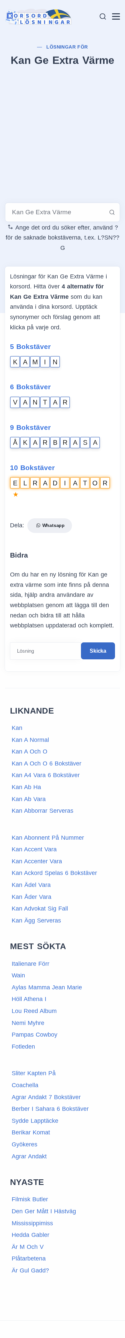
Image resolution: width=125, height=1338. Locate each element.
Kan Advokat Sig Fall (40, 908)
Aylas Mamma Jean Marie (47, 987)
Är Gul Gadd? (30, 1270)
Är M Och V (28, 1247)
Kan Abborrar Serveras (42, 810)
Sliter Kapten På (34, 1073)
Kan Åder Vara (31, 897)
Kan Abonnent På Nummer (48, 837)
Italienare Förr (30, 963)
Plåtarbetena (29, 1258)
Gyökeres (24, 1144)
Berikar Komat (31, 1132)
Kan (17, 728)
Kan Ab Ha (26, 787)
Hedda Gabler (30, 1235)
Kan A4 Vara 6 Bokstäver (46, 775)
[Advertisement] (62, 136)
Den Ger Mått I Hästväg (44, 1211)
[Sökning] (102, 16)
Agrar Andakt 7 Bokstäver (46, 1097)
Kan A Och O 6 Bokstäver (46, 763)
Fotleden (23, 1046)
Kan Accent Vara (34, 849)
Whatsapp (53, 525)
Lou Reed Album (34, 1011)
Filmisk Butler (30, 1199)
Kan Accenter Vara (37, 861)
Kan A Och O (29, 751)
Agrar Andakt (29, 1156)
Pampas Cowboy (34, 1034)
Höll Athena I (29, 999)
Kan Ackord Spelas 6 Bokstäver (54, 873)
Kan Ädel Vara (31, 885)
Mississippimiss (32, 1223)
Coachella (25, 1085)
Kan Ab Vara (29, 799)
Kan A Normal (30, 740)
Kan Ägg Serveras (36, 920)
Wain (18, 975)
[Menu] (116, 16)
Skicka (98, 651)
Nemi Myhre (28, 1023)
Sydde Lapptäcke (35, 1120)
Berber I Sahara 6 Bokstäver (50, 1108)
